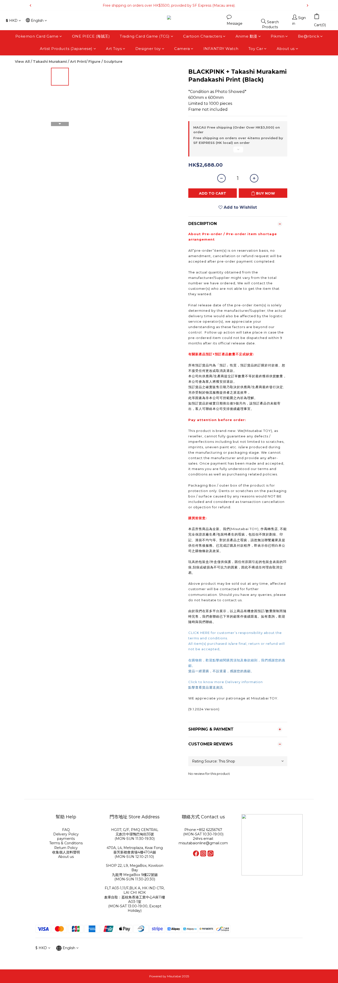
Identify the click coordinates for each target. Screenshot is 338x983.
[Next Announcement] (307, 5)
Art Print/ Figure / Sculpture (96, 61)
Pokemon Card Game (37, 36)
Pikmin (277, 36)
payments (66, 838)
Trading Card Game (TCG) (145, 36)
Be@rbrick (308, 36)
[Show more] (237, 151)
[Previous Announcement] (30, 5)
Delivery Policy (66, 834)
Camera (182, 48)
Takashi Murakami (50, 61)
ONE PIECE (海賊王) (91, 36)
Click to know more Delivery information (225, 682)
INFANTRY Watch (221, 48)
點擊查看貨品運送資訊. (206, 687)
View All (22, 61)
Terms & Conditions (66, 843)
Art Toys (114, 48)
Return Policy (66, 848)
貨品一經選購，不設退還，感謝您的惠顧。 (221, 671)
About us (286, 48)
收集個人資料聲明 (66, 852)
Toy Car (255, 48)
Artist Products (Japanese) (66, 48)
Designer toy (148, 48)
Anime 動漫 (246, 36)
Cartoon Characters (202, 36)
